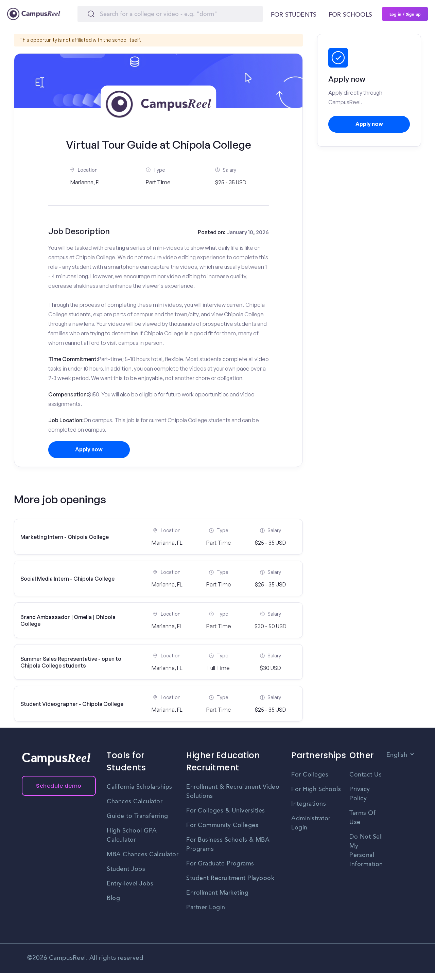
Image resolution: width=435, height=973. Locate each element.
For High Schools (316, 789)
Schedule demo (59, 786)
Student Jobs (126, 869)
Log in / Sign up (405, 14)
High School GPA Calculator (132, 835)
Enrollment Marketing (217, 893)
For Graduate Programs (220, 864)
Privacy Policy (359, 794)
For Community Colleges (222, 825)
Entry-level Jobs (130, 884)
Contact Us (365, 775)
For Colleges (309, 775)
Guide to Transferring (137, 816)
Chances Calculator (134, 802)
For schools (350, 15)
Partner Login (205, 907)
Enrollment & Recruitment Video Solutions (232, 791)
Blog (113, 898)
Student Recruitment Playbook (230, 878)
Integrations (308, 804)
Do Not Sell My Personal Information (366, 850)
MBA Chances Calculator (142, 855)
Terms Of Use (362, 817)
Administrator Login (311, 823)
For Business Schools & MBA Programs (227, 844)
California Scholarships (139, 787)
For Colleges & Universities (225, 811)
